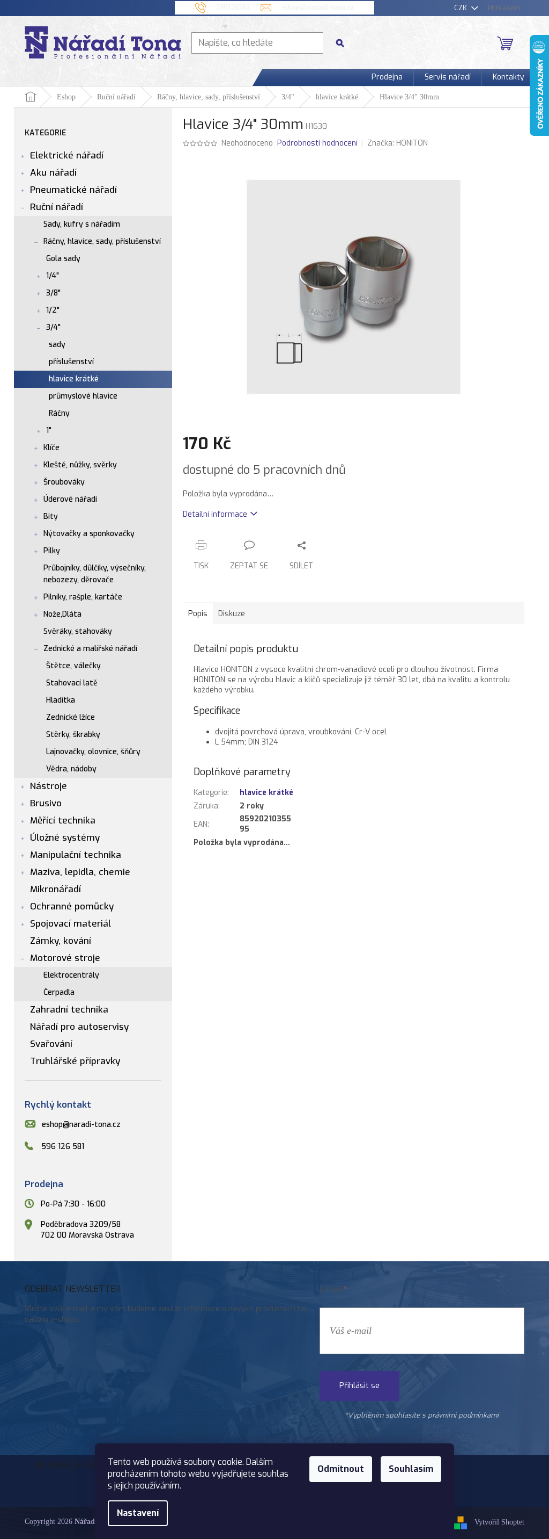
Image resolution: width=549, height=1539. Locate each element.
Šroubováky (64, 482)
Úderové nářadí (70, 499)
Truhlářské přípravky (75, 1061)
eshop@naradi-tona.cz (81, 1124)
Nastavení (138, 1513)
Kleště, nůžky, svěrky (80, 465)
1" (48, 430)
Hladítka (60, 700)
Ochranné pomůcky (72, 906)
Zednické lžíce (70, 717)
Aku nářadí (53, 173)
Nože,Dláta (62, 614)
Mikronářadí (55, 889)
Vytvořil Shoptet (499, 1523)
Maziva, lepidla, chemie (80, 872)
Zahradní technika (69, 1009)
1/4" (52, 276)
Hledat (344, 43)
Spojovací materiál (70, 923)
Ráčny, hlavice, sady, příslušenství (102, 241)
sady (57, 344)
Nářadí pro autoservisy (79, 1027)
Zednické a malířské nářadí (90, 649)
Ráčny (59, 413)
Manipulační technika (75, 855)
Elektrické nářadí (66, 155)
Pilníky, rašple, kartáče (82, 597)
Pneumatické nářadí (73, 190)
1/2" (53, 310)
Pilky (51, 551)
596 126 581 (62, 1146)
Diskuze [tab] (231, 614)
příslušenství (71, 362)
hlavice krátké (74, 379)
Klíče (51, 448)
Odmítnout (340, 1469)
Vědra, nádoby (71, 769)
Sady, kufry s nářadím (81, 224)
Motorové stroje (65, 958)
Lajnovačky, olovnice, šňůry (93, 752)
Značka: (397, 143)
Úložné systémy (65, 838)
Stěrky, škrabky (73, 734)
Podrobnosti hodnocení (317, 143)
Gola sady (63, 259)
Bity (50, 516)
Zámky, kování (60, 941)
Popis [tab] (197, 614)
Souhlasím (411, 1469)
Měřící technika (62, 820)
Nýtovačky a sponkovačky (89, 534)
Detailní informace (215, 514)
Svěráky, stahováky (77, 631)
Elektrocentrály (71, 975)
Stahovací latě (72, 683)
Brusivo (46, 803)
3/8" (53, 293)
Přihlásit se (359, 1386)
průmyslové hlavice (83, 396)
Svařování (51, 1044)
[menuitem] (387, 77)
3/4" (53, 327)
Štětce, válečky (73, 666)
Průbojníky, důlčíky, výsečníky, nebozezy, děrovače (94, 574)
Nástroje (48, 786)
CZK (461, 7)
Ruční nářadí (56, 207)
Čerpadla (59, 992)
